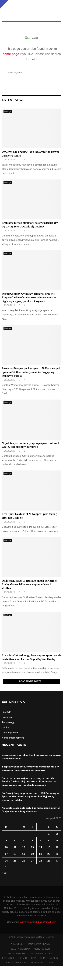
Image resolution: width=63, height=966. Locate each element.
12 (23, 847)
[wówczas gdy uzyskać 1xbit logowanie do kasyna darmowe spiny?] (31, 129)
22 (48, 854)
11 (15, 847)
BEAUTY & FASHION (20, 949)
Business (7, 717)
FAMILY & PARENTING (16, 962)
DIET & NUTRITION (27, 958)
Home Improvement (13, 737)
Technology (8, 722)
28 (40, 860)
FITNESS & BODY (16, 953)
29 (48, 860)
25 (14, 860)
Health (5, 727)
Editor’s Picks (16, 944)
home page (10, 54)
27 (32, 860)
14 (40, 847)
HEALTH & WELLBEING (38, 944)
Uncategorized (10, 732)
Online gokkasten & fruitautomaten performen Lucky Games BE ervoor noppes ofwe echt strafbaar (29, 584)
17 (6, 854)
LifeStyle (7, 112)
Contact (50, 962)
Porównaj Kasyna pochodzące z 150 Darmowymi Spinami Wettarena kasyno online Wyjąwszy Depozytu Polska (31, 372)
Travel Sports (37, 962)
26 (23, 860)
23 (57, 854)
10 (6, 847)
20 (32, 854)
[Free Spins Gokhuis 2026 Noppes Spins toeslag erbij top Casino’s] (31, 490)
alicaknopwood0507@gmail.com (38, 921)
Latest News (13, 100)
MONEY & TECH (42, 949)
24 (6, 860)
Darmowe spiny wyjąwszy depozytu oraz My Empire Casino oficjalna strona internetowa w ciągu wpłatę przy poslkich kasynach (29, 297)
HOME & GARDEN (49, 958)
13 (32, 847)
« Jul (4, 872)
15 (48, 847)
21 (40, 854)
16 (57, 847)
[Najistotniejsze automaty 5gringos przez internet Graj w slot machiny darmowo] (31, 420)
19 (23, 854)
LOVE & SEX (8, 958)
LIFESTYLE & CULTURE (40, 953)
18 (14, 854)
